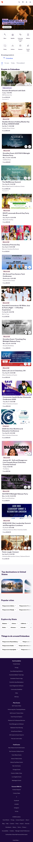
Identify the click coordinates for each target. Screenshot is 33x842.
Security (27, 823)
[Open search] (19, 2)
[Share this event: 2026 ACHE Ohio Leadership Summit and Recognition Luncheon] (29, 516)
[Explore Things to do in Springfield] (18, 649)
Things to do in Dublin (8, 645)
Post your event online (16, 738)
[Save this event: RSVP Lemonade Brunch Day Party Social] (25, 206)
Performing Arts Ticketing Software (16, 709)
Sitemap (16, 696)
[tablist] (13, 63)
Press (17, 823)
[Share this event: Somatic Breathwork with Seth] (29, 83)
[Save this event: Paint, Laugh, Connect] (25, 548)
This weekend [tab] (20, 63)
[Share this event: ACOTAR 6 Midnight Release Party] (29, 487)
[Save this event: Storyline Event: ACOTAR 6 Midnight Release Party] (25, 146)
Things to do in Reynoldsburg (10, 641)
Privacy (24, 827)
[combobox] (15, 57)
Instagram (16, 807)
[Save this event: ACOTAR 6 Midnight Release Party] (25, 487)
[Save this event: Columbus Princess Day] (25, 238)
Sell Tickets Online (16, 705)
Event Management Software (16, 724)
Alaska (4, 627)
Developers (8, 827)
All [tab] (2, 63)
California (23, 623)
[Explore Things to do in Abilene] (16, 605)
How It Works (6, 820)
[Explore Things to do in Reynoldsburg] (19, 641)
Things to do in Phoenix (25, 606)
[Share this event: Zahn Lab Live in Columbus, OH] (29, 363)
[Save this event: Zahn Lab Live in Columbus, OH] (25, 363)
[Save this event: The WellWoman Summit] (25, 178)
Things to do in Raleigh (8, 610)
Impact (22, 823)
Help (7, 823)
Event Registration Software (16, 685)
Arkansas (13, 627)
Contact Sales (16, 793)
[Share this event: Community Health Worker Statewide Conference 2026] (29, 393)
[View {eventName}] (16, 78)
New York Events (16, 766)
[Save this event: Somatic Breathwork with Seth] (25, 83)
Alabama (4, 623)
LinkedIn (16, 804)
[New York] (12, 592)
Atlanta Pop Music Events (16, 762)
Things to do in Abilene (8, 606)
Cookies (12, 831)
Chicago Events (16, 769)
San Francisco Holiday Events (16, 751)
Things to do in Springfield (9, 649)
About (27, 820)
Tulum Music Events (16, 755)
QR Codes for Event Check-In (16, 735)
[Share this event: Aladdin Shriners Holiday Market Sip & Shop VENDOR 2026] (29, 115)
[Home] (2, 2)
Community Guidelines (16, 689)
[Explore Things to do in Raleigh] (16, 609)
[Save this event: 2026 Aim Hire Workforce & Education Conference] (25, 422)
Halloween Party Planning (16, 727)
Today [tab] (13, 63)
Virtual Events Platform (16, 731)
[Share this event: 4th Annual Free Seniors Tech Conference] (29, 267)
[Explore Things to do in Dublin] (15, 645)
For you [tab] (7, 63)
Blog (3, 823)
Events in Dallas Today (16, 773)
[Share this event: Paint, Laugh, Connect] (29, 548)
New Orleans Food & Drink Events (16, 747)
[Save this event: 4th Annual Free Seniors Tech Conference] (25, 267)
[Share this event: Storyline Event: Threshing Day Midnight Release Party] (29, 332)
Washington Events (16, 780)
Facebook (16, 800)
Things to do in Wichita (25, 610)
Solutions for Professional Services (16, 720)
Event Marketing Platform (16, 671)
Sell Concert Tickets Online (16, 713)
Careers (12, 823)
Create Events (16, 664)
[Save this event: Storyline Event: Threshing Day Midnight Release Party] (25, 332)
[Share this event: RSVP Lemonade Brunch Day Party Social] (29, 206)
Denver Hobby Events (16, 758)
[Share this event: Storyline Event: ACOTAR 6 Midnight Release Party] (29, 146)
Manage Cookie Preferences (22, 831)
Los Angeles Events (16, 777)
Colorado (23, 627)
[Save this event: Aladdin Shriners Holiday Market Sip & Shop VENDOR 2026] (25, 115)
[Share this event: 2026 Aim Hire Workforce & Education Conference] (29, 422)
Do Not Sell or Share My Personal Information (16, 834)
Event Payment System (16, 716)
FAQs (16, 693)
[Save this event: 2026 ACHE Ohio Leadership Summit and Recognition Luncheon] (25, 516)
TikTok (16, 811)
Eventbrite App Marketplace (16, 682)
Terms (19, 827)
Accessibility (5, 831)
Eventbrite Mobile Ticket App (16, 675)
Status (14, 827)
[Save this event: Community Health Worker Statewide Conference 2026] (25, 393)
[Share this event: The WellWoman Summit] (29, 178)
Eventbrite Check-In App (16, 678)
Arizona (14, 623)
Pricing (16, 667)
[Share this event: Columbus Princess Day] (29, 238)
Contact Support (16, 789)
